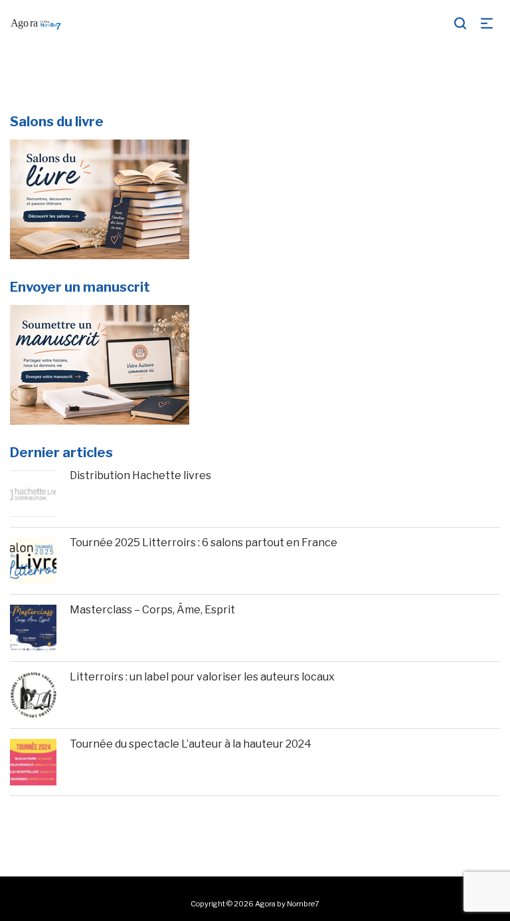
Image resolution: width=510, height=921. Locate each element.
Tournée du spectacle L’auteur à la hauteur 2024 (190, 744)
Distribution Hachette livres (140, 475)
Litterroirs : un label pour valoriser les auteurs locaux (202, 676)
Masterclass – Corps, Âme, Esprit (152, 609)
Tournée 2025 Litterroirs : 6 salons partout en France (203, 542)
